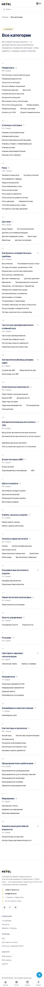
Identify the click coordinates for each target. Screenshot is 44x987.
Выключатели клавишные (26, 557)
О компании (6, 921)
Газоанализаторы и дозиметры (14, 293)
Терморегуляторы (26, 201)
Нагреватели (8, 676)
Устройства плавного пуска (13, 339)
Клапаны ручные (8, 147)
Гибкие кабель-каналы (11, 522)
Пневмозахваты (33, 105)
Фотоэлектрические (25, 229)
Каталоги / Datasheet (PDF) (12, 946)
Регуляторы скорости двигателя (15, 343)
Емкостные (32, 236)
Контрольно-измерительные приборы (16, 255)
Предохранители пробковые (13, 778)
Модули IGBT (7, 398)
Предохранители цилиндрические (15, 771)
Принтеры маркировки (10, 813)
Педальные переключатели (13, 584)
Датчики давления (31, 278)
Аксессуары (6, 557)
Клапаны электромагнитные (13, 133)
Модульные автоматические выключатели (19, 433)
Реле (4, 168)
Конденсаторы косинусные (12, 837)
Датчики (6, 221)
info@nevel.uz (11, 894)
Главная (5, 17)
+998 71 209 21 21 (12, 890)
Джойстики (34, 553)
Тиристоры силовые (10, 402)
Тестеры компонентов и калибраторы (17, 312)
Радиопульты (27, 625)
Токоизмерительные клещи (28, 264)
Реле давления (8, 201)
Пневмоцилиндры (9, 109)
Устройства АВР (8, 370)
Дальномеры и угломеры (12, 297)
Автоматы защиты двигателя (13, 750)
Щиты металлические (10, 494)
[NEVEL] (6, 3)
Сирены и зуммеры (28, 664)
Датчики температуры (11, 278)
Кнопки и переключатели (15, 538)
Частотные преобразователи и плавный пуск (18, 327)
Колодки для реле (31, 175)
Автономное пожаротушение (13, 491)
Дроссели (27, 90)
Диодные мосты (23, 398)
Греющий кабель (8, 691)
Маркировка (8, 798)
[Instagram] (10, 907)
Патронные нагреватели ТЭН (13, 684)
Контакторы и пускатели (14, 728)
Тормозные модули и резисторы (15, 347)
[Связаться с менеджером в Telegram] (39, 975)
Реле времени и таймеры (12, 179)
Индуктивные (7, 229)
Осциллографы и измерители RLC (15, 308)
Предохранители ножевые (12, 782)
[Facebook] (15, 907)
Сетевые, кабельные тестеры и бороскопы (19, 305)
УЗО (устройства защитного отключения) (19, 447)
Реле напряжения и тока (12, 186)
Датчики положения (23, 240)
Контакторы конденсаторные (27, 735)
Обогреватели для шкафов (13, 695)
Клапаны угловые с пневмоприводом (17, 144)
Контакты (5, 924)
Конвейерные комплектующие (17, 708)
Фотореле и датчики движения (14, 209)
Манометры (6, 282)
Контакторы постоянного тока (14, 747)
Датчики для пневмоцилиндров (15, 233)
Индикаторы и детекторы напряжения (17, 271)
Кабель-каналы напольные (12, 526)
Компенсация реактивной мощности (15, 828)
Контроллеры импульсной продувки (16, 140)
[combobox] (22, 9)
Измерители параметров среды (14, 290)
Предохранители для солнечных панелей (18, 774)
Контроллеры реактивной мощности (16, 840)
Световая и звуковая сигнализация (12, 655)
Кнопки (5, 546)
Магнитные (6, 240)
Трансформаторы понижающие (14, 470)
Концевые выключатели (11, 581)
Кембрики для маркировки (12, 809)
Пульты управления (12, 617)
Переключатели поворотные (13, 553)
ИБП (32, 470)
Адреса (5, 964)
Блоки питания (8, 467)
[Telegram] (4, 907)
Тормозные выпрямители (12, 405)
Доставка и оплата (9, 942)
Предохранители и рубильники (17, 763)
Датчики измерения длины (12, 236)
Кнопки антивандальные (22, 546)
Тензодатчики (7, 409)
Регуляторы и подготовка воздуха (16, 75)
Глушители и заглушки (11, 82)
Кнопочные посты (9, 550)
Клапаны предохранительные (13, 151)
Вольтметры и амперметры (12, 275)
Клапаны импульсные (10, 136)
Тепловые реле (8, 739)
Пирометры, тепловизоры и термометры (18, 286)
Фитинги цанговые (27, 109)
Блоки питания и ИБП (12, 459)
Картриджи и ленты (10, 806)
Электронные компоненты (15, 387)
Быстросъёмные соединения (13, 86)
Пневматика (8, 67)
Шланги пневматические (30, 112)
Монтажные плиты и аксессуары (15, 101)
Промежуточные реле (10, 175)
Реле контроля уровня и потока (15, 198)
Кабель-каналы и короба (14, 514)
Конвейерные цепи (9, 715)
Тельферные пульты (10, 625)
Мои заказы (6, 960)
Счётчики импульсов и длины (14, 205)
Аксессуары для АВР (10, 374)
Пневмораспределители (11, 79)
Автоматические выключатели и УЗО (18, 424)
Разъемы (6, 637)
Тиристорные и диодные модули (15, 394)
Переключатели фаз (27, 370)
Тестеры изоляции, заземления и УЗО (17, 267)
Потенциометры (32, 405)
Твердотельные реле (10, 183)
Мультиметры (7, 264)
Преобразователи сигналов (26, 282)
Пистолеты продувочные (12, 105)
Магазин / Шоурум (9, 928)
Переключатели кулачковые (16, 597)
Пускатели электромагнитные (14, 743)
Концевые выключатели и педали (15, 572)
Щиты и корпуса (10, 483)
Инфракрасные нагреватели (13, 688)
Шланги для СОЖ (9, 112)
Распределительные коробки (14, 498)
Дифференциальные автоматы (14, 443)
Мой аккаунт (7, 956)
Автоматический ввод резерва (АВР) (17, 361)
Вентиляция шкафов (10, 502)
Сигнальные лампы (9, 664)
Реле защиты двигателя (11, 194)
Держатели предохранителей (14, 786)
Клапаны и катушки (12, 125)
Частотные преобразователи (13, 336)
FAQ (3, 939)
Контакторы (6, 735)
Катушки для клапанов (11, 155)
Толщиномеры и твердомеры (13, 301)
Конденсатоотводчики (11, 97)
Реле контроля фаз (10, 190)
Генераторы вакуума (10, 90)
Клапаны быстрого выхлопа (13, 94)
